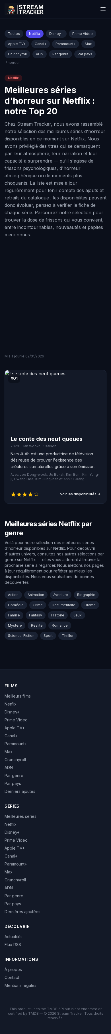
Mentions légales (20, 985)
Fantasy (35, 615)
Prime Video (82, 33)
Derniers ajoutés (20, 791)
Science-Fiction (21, 635)
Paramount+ (66, 44)
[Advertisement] (55, 296)
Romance (60, 625)
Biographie (86, 595)
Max (88, 44)
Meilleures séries (20, 816)
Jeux (77, 615)
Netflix (34, 33)
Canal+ (40, 44)
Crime (38, 605)
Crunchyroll (17, 54)
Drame (90, 605)
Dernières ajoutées (22, 911)
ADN (39, 54)
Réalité (37, 625)
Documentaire (63, 605)
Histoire (57, 615)
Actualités (13, 936)
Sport (48, 635)
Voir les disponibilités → (80, 494)
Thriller (67, 635)
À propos (13, 969)
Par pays (85, 54)
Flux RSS (13, 944)
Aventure (60, 595)
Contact (12, 977)
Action (13, 595)
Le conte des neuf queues (47, 438)
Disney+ (56, 33)
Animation (36, 595)
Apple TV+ (17, 44)
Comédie (16, 605)
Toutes (14, 33)
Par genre (60, 54)
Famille (14, 615)
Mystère (15, 625)
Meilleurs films (18, 696)
